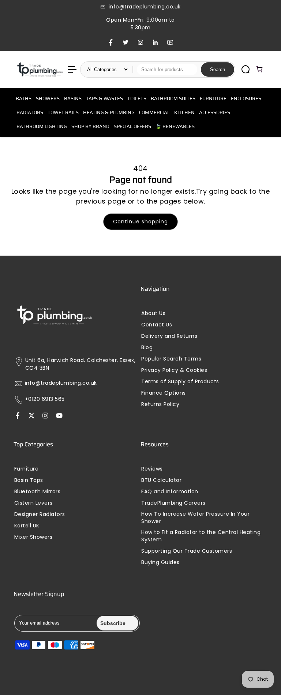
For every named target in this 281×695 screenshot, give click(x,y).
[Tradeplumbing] (40, 69)
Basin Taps (28, 480)
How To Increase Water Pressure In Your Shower (195, 518)
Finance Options (163, 392)
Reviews (152, 468)
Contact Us (156, 324)
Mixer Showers (33, 537)
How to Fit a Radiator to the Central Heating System (201, 536)
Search (217, 69)
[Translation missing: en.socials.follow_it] (45, 415)
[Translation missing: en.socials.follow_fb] (17, 415)
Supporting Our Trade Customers (186, 551)
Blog (147, 347)
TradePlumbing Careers (173, 503)
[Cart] (259, 69)
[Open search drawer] (245, 69)
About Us (153, 313)
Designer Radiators (39, 514)
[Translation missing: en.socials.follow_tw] (31, 415)
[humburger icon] (72, 69)
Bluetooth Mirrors (37, 491)
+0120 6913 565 (45, 399)
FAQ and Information (169, 491)
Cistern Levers (33, 503)
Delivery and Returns (169, 336)
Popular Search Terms (171, 358)
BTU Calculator (161, 480)
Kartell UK (27, 525)
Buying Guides (160, 562)
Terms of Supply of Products (180, 381)
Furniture (26, 468)
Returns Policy (160, 404)
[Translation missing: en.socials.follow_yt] (59, 415)
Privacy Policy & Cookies (174, 370)
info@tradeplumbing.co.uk (61, 383)
